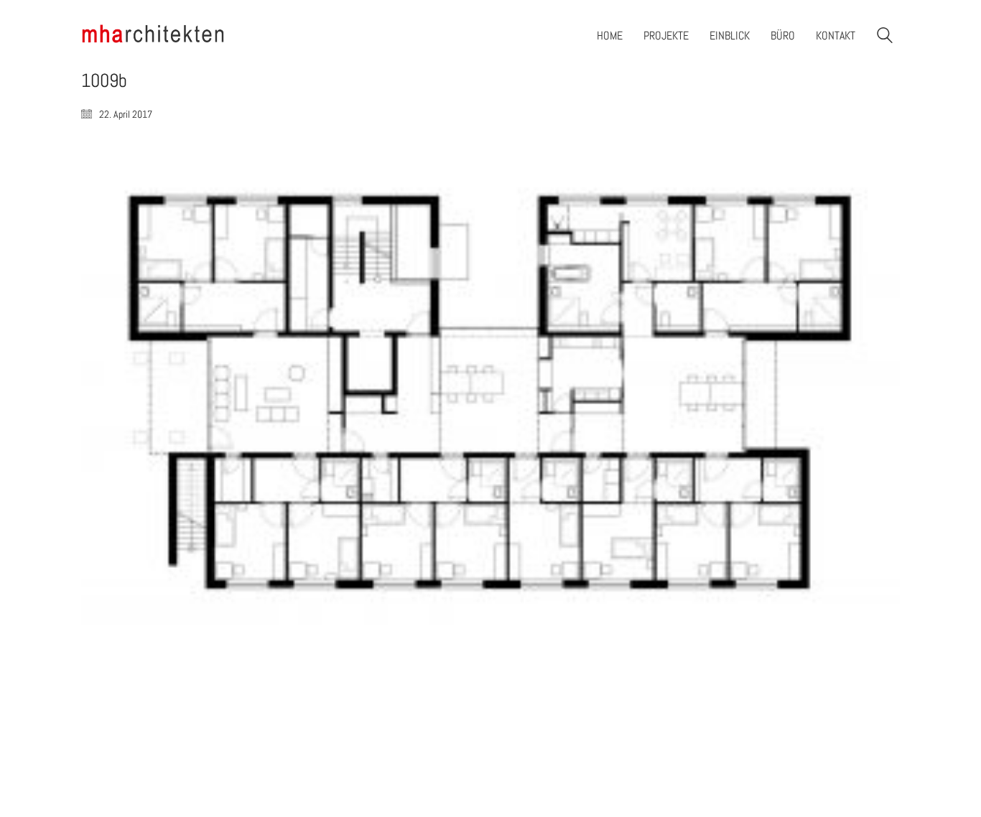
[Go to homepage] (153, 36)
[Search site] (885, 37)
